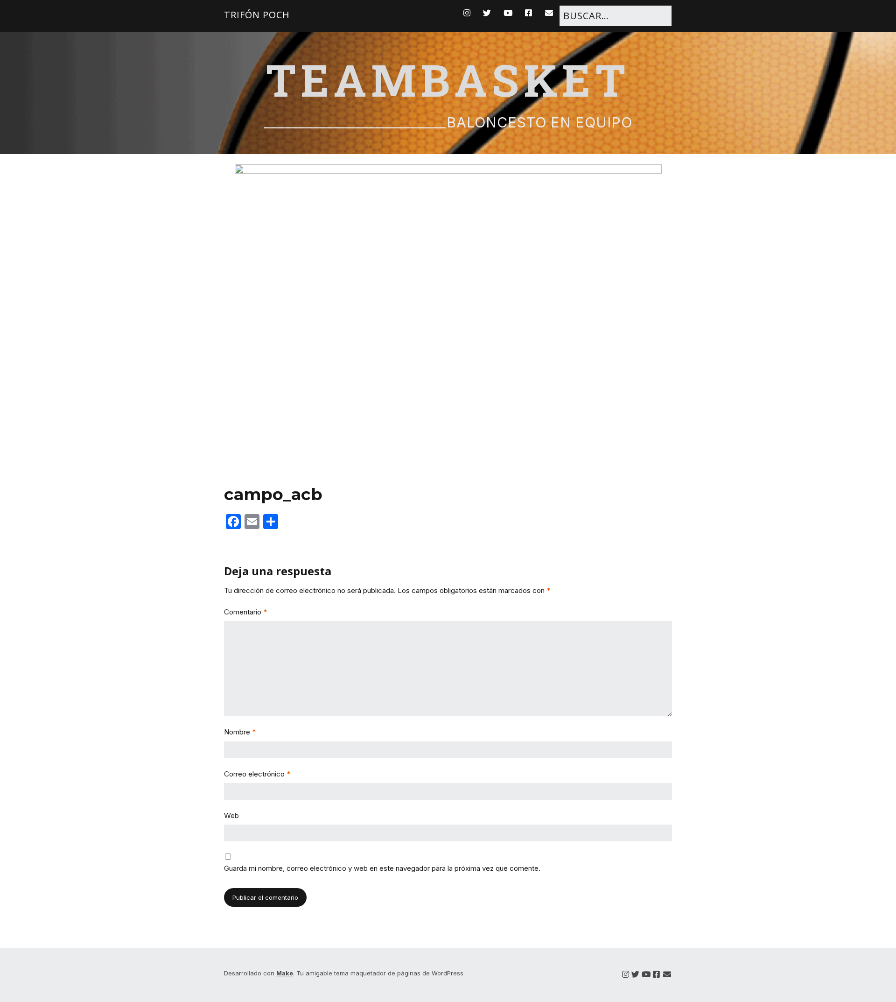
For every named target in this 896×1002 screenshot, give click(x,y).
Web (231, 815)
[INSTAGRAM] (469, 13)
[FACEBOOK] (528, 13)
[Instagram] (625, 974)
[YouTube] (646, 974)
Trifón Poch (257, 14)
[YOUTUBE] (508, 13)
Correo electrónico (257, 773)
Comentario (245, 611)
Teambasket (448, 79)
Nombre (240, 731)
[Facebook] (656, 974)
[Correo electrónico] (667, 974)
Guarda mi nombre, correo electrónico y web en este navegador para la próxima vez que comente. (382, 868)
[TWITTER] (487, 13)
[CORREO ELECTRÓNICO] (549, 13)
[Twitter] (635, 974)
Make (284, 973)
